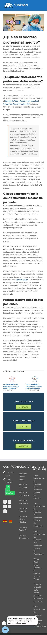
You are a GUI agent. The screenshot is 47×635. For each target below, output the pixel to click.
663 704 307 (8, 480)
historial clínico (22, 280)
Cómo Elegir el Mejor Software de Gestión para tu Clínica (37, 569)
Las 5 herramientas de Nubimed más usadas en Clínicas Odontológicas (38, 616)
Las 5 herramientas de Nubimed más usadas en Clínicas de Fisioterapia (38, 542)
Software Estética (23, 509)
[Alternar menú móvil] (43, 3)
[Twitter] (5, 502)
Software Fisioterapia (23, 493)
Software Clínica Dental (23, 476)
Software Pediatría (23, 528)
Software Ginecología (23, 536)
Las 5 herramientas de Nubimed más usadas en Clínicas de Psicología (34, 386)
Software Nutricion (23, 485)
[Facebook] (5, 506)
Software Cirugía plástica (23, 519)
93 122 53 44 (9, 474)
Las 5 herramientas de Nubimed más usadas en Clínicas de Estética (11, 386)
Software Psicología (23, 501)
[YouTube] (9, 502)
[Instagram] (9, 506)
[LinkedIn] (5, 511)
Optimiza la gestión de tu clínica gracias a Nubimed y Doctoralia (38, 592)
